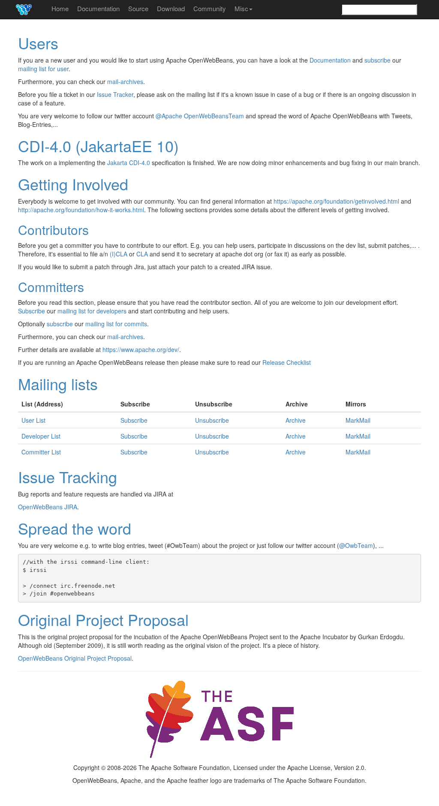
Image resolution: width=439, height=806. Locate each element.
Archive (296, 420)
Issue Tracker (115, 94)
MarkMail (358, 420)
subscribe (377, 60)
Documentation (98, 8)
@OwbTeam (356, 545)
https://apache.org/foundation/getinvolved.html (336, 201)
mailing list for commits (116, 323)
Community (209, 8)
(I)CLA (118, 254)
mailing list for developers (91, 311)
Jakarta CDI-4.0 (128, 162)
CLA (142, 254)
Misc (241, 8)
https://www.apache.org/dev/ (140, 349)
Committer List (41, 452)
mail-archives (125, 81)
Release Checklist (286, 362)
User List (33, 420)
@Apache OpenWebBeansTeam (200, 115)
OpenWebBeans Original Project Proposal (75, 658)
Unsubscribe (212, 420)
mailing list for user (43, 68)
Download (171, 8)
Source (138, 8)
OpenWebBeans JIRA (47, 506)
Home (60, 8)
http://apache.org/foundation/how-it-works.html (81, 209)
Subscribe (31, 311)
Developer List (40, 436)
